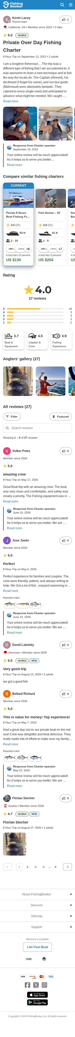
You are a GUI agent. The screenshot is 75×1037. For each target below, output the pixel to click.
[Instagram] (44, 985)
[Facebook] (27, 985)
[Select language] (44, 959)
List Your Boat (37, 947)
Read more (10, 101)
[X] (36, 985)
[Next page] (67, 866)
